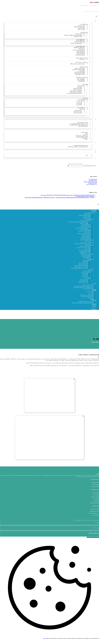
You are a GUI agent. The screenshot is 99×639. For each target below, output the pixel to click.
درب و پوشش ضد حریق (91, 184)
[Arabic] (98, 2)
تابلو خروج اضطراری (92, 183)
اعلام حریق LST (95, 484)
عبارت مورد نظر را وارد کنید (89, 165)
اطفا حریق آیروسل (95, 496)
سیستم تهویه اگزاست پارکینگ (90, 181)
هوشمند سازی (96, 515)
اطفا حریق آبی (96, 494)
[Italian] (94, 2)
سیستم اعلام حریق (92, 179)
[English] (96, 2)
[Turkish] (91, 2)
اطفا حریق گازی (95, 492)
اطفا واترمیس (96, 500)
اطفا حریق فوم (96, 498)
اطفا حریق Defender (94, 502)
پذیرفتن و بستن (46, 638)
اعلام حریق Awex (95, 482)
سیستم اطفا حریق (93, 180)
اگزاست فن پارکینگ (95, 509)
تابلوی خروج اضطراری (94, 511)
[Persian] (93, 2)
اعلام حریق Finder (95, 486)
